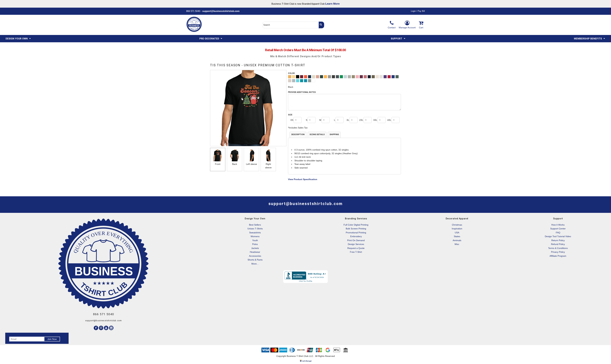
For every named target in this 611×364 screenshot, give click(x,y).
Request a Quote (356, 248)
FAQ (558, 232)
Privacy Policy (558, 252)
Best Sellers (255, 224)
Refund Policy (558, 244)
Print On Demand (356, 240)
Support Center (558, 228)
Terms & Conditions (558, 248)
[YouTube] (106, 328)
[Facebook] (96, 328)
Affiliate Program (558, 256)
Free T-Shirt (356, 252)
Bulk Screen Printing (356, 228)
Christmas (457, 224)
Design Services (356, 244)
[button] (18, 38)
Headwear (255, 252)
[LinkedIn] (111, 328)
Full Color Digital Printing (356, 224)
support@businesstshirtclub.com (222, 11)
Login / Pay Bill (418, 11)
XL (348, 120)
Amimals (457, 240)
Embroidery (356, 236)
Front (217, 164)
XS (291, 120)
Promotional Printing (356, 232)
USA (457, 232)
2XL (361, 120)
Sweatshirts (255, 232)
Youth (255, 240)
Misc (457, 244)
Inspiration (457, 228)
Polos (255, 244)
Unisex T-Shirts (255, 228)
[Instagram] (101, 328)
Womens (255, 236)
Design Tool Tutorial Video (558, 236)
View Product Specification (302, 179)
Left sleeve (251, 164)
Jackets (255, 248)
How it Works (558, 224)
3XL (375, 120)
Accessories (255, 256)
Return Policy (558, 240)
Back (234, 164)
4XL (389, 120)
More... (255, 263)
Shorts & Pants (255, 259)
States (457, 236)
